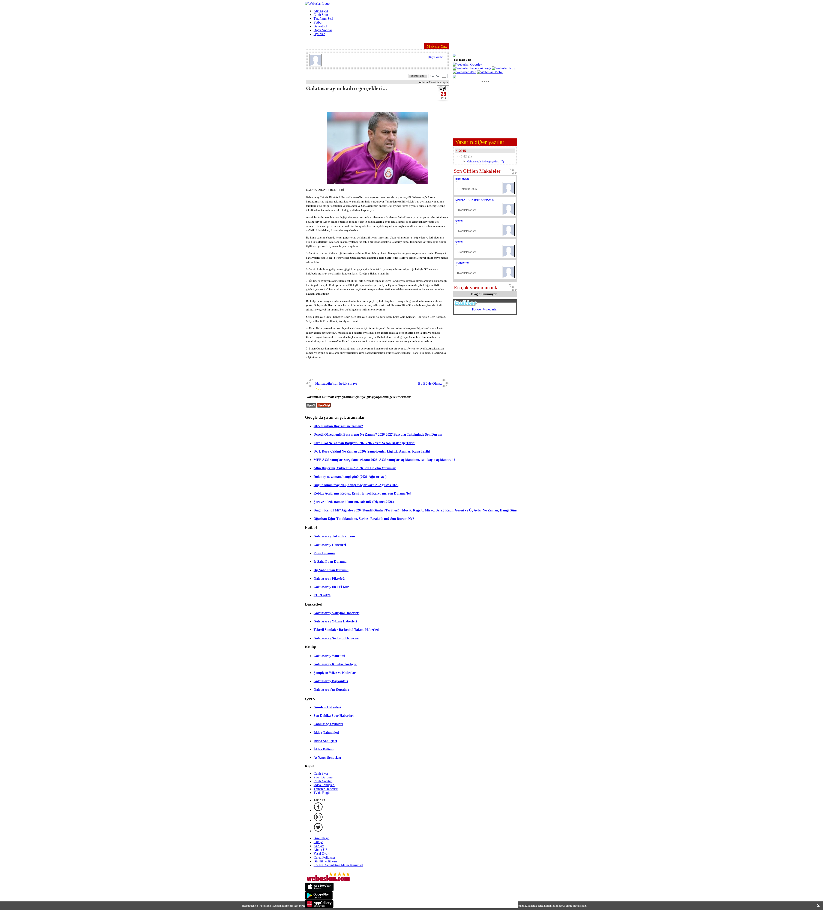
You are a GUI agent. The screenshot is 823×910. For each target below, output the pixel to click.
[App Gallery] (319, 907)
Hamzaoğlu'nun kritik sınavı (336, 383)
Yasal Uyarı (321, 853)
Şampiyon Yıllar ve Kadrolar (335, 673)
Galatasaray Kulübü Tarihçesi (335, 664)
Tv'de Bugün (322, 793)
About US (320, 850)
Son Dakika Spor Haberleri (333, 715)
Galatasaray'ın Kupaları (331, 689)
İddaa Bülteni (323, 749)
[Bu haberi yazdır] (444, 77)
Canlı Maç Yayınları (328, 724)
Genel (459, 220)
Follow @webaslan (485, 309)
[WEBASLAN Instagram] (318, 820)
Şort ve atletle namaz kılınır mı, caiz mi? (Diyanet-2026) (354, 502)
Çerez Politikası (324, 857)
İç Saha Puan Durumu (330, 561)
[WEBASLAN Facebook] (318, 810)
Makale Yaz (437, 46)
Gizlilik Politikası (325, 861)
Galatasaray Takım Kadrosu (334, 536)
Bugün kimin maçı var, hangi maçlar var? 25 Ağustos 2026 (356, 485)
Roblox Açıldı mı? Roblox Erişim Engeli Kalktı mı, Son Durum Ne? (362, 493)
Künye (318, 842)
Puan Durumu (324, 553)
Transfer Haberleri (326, 789)
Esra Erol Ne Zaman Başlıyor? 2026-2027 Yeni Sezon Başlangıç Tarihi (364, 443)
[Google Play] (319, 898)
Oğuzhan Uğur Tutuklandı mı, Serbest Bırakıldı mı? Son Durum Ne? (364, 518)
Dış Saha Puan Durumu (331, 570)
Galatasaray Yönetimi (329, 656)
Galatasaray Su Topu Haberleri (336, 638)
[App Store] (319, 890)
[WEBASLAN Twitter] (318, 831)
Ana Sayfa (321, 11)
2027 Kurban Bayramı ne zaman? (338, 426)
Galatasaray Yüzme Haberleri (335, 621)
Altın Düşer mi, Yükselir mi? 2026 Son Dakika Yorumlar (355, 468)
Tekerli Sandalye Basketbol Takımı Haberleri (346, 629)
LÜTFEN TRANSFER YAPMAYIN (474, 199)
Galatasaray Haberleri (330, 545)
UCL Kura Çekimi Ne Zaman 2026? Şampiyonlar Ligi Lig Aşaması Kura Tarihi (372, 451)
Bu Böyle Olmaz (430, 383)
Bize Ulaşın (321, 838)
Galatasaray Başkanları (331, 681)
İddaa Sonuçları (325, 741)
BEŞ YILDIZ (462, 178)
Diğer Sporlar (323, 30)
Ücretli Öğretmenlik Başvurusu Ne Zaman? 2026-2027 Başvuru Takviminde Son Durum (378, 434)
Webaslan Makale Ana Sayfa (433, 82)
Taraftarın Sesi (323, 18)
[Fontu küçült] (437, 76)
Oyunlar (319, 34)
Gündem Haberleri (327, 707)
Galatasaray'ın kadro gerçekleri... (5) (485, 161)
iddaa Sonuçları (324, 785)
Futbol (318, 22)
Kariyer (319, 846)
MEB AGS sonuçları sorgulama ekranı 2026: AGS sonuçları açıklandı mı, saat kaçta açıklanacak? (384, 460)
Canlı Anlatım (323, 781)
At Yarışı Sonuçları (327, 757)
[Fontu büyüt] (432, 76)
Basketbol (320, 26)
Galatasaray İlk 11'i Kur (331, 587)
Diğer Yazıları (436, 56)
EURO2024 (322, 595)
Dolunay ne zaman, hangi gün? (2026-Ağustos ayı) (350, 476)
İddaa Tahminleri (326, 732)
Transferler (462, 262)
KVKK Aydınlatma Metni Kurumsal (338, 865)
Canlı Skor (321, 14)
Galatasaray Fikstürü (329, 578)
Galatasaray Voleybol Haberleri (336, 613)
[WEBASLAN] (317, 3)
